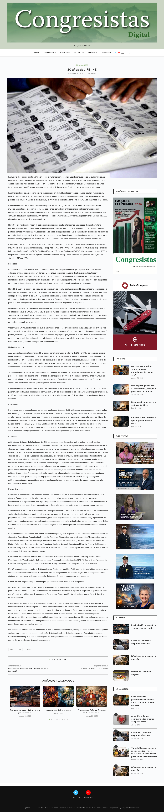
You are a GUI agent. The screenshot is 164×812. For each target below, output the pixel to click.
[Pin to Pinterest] (60, 660)
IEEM (11, 649)
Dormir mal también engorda (141, 673)
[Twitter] (115, 52)
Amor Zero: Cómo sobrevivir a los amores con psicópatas (142, 719)
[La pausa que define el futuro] (58, 696)
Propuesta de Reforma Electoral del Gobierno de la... (92, 711)
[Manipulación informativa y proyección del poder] (121, 629)
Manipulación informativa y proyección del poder (143, 626)
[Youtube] (119, 52)
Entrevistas (64, 53)
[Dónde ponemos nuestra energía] (121, 660)
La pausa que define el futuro (58, 710)
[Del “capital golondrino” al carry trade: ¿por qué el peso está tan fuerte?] (121, 389)
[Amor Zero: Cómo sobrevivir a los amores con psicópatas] (121, 720)
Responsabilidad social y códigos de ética (143, 403)
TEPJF (28, 649)
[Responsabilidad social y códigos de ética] (121, 406)
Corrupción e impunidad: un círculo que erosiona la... (25, 711)
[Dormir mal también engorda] (121, 675)
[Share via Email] (65, 660)
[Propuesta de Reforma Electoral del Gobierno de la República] (91, 696)
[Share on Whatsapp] (62, 660)
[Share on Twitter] (57, 660)
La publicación (49, 53)
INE (20, 649)
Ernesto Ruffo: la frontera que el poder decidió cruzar (143, 420)
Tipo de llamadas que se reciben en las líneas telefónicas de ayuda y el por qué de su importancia (144, 752)
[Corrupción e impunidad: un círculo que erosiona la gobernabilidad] (25, 696)
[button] (13, 705)
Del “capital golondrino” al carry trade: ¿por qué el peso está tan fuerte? (144, 388)
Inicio (36, 53)
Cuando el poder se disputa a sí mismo (141, 642)
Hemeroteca (93, 53)
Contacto (106, 53)
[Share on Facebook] (54, 660)
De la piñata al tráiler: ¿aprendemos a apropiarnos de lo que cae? (142, 370)
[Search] (128, 52)
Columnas (78, 53)
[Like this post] (52, 660)
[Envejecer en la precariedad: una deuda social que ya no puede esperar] (121, 700)
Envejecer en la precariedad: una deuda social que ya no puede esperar (142, 701)
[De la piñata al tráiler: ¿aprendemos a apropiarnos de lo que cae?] (121, 370)
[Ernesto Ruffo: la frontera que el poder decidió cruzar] (121, 421)
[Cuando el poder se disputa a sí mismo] (121, 644)
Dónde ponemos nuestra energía (143, 657)
